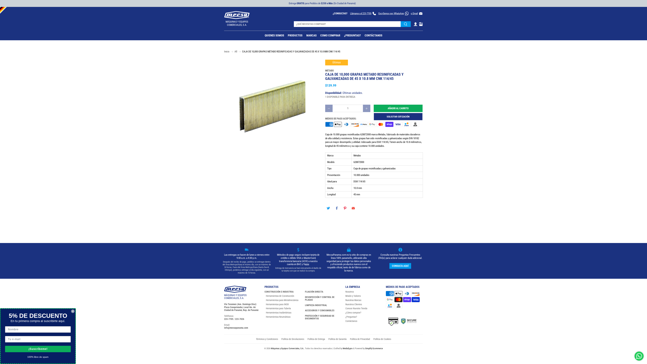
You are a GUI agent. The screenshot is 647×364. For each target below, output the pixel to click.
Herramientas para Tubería (278, 308)
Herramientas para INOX (277, 304)
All (236, 51)
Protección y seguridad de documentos (319, 317)
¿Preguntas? (351, 316)
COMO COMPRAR (330, 35)
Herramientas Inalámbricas (278, 312)
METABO (329, 70)
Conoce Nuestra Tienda (356, 308)
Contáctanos (351, 321)
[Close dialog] (72, 311)
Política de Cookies (382, 339)
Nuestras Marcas (353, 300)
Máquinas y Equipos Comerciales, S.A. (287, 348)
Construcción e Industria (279, 291)
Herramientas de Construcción (280, 296)
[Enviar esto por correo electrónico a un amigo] (353, 208)
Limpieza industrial (316, 305)
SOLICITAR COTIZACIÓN (398, 116)
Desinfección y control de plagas (319, 298)
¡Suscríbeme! (38, 348)
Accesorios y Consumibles (319, 310)
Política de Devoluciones (292, 339)
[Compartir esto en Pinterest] (345, 208)
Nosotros (349, 291)
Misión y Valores (353, 296)
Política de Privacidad (360, 339)
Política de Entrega (316, 339)
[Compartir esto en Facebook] (336, 208)
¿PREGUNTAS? (352, 35)
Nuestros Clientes (353, 304)
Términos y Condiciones (267, 339)
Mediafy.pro (348, 348)
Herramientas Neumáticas (278, 316)
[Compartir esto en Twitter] (328, 208)
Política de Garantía (337, 339)
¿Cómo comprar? (353, 312)
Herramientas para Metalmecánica (282, 300)
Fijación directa (314, 291)
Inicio (226, 51)
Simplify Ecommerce (374, 348)
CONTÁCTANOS (373, 35)
